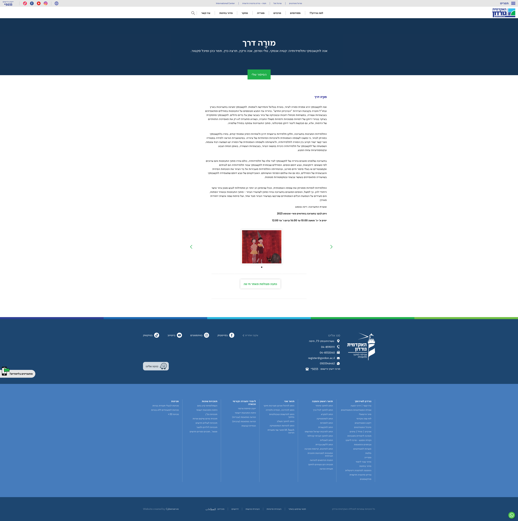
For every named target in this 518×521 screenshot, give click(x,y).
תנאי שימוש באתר (297, 509)
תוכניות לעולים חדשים (206, 423)
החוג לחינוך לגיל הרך (323, 410)
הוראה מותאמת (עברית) (244, 417)
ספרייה (261, 13)
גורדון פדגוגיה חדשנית (360, 474)
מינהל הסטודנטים (362, 427)
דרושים (235, 509)
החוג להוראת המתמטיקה (282, 425)
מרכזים (277, 13)
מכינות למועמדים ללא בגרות (165, 410)
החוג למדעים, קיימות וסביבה (318, 448)
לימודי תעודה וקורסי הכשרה (244, 402)
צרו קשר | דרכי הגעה (361, 405)
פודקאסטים (365, 479)
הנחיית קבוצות (248, 425)
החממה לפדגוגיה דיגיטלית (358, 470)
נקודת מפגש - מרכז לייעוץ (358, 440)
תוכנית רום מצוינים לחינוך (320, 464)
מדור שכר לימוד (363, 461)
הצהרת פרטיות (274, 509)
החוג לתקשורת (325, 427)
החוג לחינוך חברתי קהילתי (320, 436)
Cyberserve (172, 509)
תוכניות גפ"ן (211, 414)
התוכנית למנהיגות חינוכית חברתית (320, 454)
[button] (513, 3)
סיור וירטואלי (365, 414)
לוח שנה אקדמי (363, 418)
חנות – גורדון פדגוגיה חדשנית (254, 3)
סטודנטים (295, 13)
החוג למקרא (327, 414)
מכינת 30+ (173, 414)
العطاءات (210, 509)
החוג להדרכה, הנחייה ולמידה (280, 410)
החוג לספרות (326, 423)
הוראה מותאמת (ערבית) (244, 421)
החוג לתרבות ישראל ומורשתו (319, 431)
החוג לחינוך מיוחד (324, 405)
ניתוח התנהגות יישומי (245, 412)
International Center (225, 3)
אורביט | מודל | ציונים (360, 431)
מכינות (175, 401)
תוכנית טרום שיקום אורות (205, 418)
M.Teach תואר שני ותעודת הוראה (280, 431)
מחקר (245, 13)
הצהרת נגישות (253, 509)
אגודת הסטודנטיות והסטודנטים (356, 410)
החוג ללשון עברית (324, 444)
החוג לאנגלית (326, 440)
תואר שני (289, 401)
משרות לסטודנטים (362, 448)
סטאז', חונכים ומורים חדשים (203, 431)
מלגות (368, 453)
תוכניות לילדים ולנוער (206, 427)
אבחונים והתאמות (362, 444)
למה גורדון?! (316, 13)
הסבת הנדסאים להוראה (321, 460)
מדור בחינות (226, 13)
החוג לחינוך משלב (285, 421)
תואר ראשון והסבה (322, 401)
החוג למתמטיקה (325, 418)
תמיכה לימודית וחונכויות (359, 436)
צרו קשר (205, 13)
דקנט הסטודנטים (363, 423)
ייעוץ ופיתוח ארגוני (247, 408)
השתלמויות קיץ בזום (207, 405)
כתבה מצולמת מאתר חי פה (260, 284)
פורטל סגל (277, 3)
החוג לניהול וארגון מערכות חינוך (279, 405)
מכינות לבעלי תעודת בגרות (165, 405)
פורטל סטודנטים (295, 3)
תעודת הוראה (326, 468)
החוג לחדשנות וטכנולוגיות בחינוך (281, 415)
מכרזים (220, 509)
